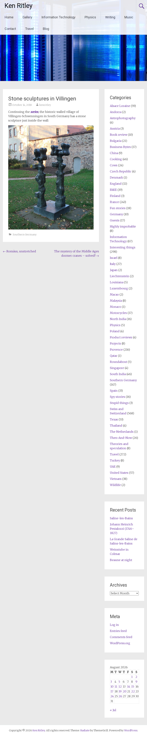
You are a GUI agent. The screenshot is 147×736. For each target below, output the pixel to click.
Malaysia (116, 300)
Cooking (116, 159)
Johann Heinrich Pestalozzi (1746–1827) (122, 529)
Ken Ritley (18, 6)
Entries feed (118, 631)
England (116, 183)
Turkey (115, 460)
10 (111, 686)
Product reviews (121, 337)
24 (112, 696)
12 (120, 686)
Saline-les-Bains (121, 518)
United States (119, 472)
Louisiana (116, 282)
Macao (114, 294)
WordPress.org (120, 643)
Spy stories (117, 397)
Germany (116, 214)
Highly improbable (123, 226)
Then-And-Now (121, 438)
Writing (110, 17)
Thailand (116, 425)
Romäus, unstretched (19, 251)
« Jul (113, 710)
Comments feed (121, 637)
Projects (115, 343)
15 (132, 686)
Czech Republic (120, 171)
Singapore (117, 368)
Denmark (116, 177)
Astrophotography (123, 118)
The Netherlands (122, 431)
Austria (115, 128)
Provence (116, 349)
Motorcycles (118, 313)
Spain (114, 390)
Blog (46, 29)
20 (124, 691)
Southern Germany (25, 234)
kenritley (45, 105)
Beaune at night (121, 560)
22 (133, 691)
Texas (114, 419)
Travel (29, 29)
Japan (114, 270)
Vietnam (116, 479)
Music (128, 17)
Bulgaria (115, 141)
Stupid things (119, 403)
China (114, 153)
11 (116, 686)
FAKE (113, 190)
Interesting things (122, 247)
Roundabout (118, 362)
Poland (115, 331)
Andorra (115, 112)
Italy (113, 264)
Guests (114, 220)
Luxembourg (119, 288)
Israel (113, 258)
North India (118, 319)
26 (120, 696)
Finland (115, 196)
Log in (114, 625)
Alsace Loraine (120, 106)
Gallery (27, 17)
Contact (10, 29)
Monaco (115, 307)
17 (111, 691)
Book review (118, 134)
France (114, 202)
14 (128, 686)
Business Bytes (120, 147)
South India (118, 374)
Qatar (113, 355)
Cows (113, 165)
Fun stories (117, 208)
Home (9, 17)
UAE (113, 466)
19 (120, 691)
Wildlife (115, 485)
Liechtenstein (119, 276)
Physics (90, 17)
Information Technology (58, 17)
